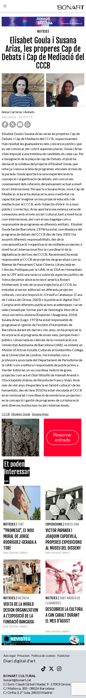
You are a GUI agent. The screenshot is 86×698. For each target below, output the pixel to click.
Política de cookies (43, 655)
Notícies (43, 31)
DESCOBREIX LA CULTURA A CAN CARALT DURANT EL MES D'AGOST (64, 615)
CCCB (6, 414)
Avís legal (9, 655)
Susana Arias (40, 414)
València (23, 598)
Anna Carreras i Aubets (18, 112)
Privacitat (23, 655)
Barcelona (71, 524)
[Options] (5, 6)
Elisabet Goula (20, 414)
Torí (20, 524)
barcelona (9, 117)
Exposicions (54, 524)
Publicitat (63, 655)
